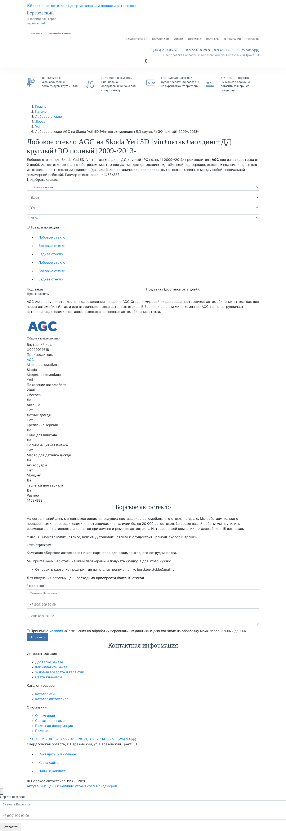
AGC (30, 359)
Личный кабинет (60, 33)
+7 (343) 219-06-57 (163, 50)
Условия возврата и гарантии (59, 672)
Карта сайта (49, 762)
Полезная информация (54, 726)
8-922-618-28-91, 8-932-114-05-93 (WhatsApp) (222, 50)
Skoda (40, 121)
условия (56, 631)
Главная (36, 33)
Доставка (194, 38)
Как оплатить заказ (51, 667)
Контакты (252, 38)
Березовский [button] (41, 12)
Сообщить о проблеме (57, 754)
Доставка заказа (49, 662)
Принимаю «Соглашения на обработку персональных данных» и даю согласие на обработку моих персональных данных (138, 631)
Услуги (178, 38)
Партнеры (212, 38)
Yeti (38, 126)
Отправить (37, 637)
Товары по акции (44, 227)
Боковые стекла (52, 246)
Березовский (36, 23)
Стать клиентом (48, 677)
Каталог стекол (136, 38)
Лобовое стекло (48, 116)
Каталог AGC (160, 38)
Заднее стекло (51, 254)
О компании (232, 38)
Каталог (41, 111)
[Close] (1, 791)
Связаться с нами (50, 721)
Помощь (42, 731)
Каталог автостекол (51, 699)
